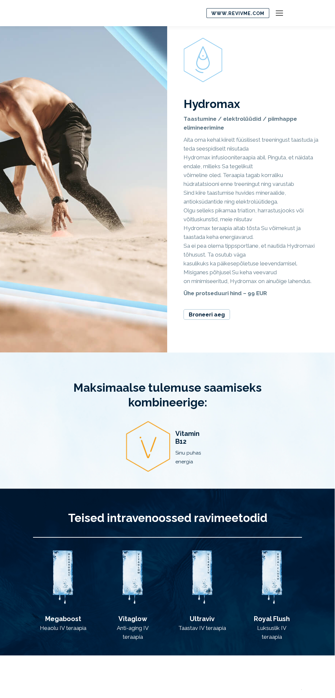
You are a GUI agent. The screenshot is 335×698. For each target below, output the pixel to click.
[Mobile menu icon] (279, 13)
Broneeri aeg (207, 314)
